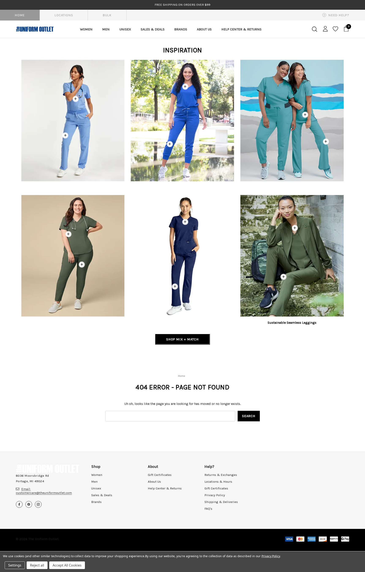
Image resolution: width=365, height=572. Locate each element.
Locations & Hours (218, 481)
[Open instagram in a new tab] (38, 504)
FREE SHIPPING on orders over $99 (182, 5)
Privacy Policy (214, 495)
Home (20, 15)
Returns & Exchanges (220, 475)
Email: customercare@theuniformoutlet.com (44, 491)
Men (94, 481)
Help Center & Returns (165, 488)
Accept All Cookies (67, 565)
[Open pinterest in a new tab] (28, 504)
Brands (96, 502)
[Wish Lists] (335, 29)
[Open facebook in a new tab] (19, 504)
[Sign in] (325, 28)
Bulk (107, 15)
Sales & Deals (101, 495)
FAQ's (208, 509)
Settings (14, 565)
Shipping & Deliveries (221, 502)
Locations (63, 15)
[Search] (314, 29)
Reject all (37, 565)
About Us (154, 481)
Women (96, 475)
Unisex (96, 488)
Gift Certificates (160, 475)
